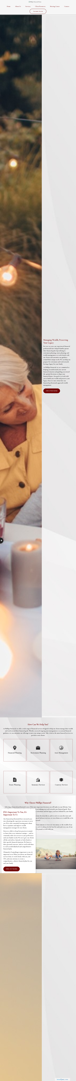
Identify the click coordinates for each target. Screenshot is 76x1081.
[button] (8, 6)
